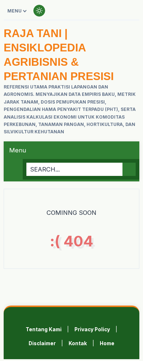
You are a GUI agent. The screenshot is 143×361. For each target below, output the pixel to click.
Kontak (78, 343)
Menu (14, 11)
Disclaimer (42, 343)
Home (107, 343)
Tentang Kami (44, 329)
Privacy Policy (92, 329)
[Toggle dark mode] (39, 11)
